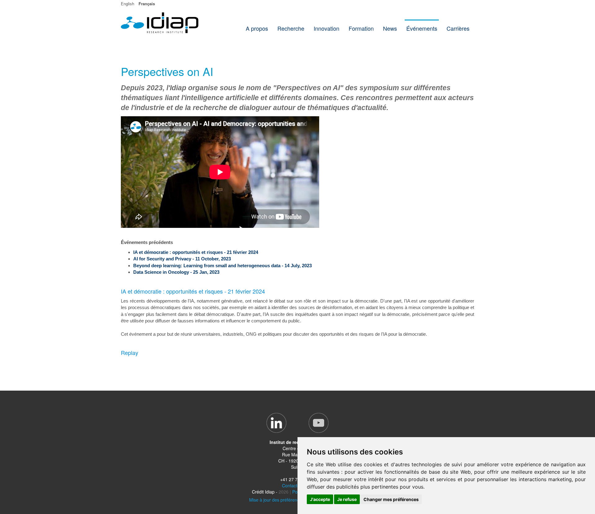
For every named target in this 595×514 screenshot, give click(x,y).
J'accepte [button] (320, 499)
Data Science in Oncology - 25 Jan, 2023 (176, 272)
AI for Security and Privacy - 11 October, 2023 (182, 258)
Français (147, 4)
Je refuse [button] (347, 499)
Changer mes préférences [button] (391, 499)
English (127, 4)
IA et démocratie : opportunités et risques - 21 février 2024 (195, 252)
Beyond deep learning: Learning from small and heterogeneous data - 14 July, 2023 (222, 265)
